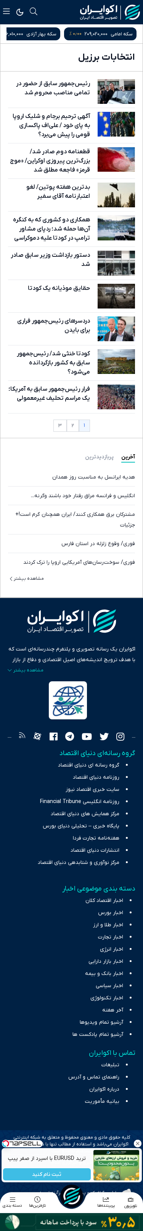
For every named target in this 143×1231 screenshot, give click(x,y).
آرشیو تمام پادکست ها (97, 1034)
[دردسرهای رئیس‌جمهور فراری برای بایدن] (116, 328)
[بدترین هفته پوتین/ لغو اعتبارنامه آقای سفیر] (116, 195)
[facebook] (54, 737)
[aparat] (37, 737)
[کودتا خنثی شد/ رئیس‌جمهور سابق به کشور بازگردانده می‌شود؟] (116, 361)
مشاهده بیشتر (29, 579)
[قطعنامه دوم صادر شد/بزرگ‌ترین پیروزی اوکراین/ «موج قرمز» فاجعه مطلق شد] (116, 159)
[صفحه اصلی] (71, 1196)
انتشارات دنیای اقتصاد (95, 850)
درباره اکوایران (104, 1089)
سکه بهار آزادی (41, 34)
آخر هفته (112, 1010)
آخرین (128, 457)
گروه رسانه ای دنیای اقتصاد (88, 765)
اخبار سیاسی (109, 985)
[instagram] (120, 737)
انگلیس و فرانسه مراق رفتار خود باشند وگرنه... (83, 495)
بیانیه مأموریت (102, 1101)
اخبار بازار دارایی (105, 961)
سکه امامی (122, 34)
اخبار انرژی (111, 949)
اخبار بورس (110, 912)
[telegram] (69, 737)
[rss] (22, 737)
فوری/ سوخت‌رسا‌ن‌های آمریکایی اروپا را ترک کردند (79, 562)
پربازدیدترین (99, 457)
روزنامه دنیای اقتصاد (96, 777)
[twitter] (104, 737)
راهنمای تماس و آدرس (93, 1077)
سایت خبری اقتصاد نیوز (92, 789)
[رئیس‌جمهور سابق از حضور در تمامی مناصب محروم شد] (116, 91)
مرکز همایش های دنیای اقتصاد (85, 813)
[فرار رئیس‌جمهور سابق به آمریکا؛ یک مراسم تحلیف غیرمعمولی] (116, 397)
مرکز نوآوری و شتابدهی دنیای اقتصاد (78, 862)
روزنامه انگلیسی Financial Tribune (79, 801)
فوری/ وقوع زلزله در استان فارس (98, 543)
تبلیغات (110, 1065)
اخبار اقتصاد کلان (104, 900)
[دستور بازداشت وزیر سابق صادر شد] (116, 263)
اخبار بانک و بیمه (104, 973)
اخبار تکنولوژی (106, 998)
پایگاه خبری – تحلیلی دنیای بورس (81, 826)
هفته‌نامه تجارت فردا (96, 838)
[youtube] (87, 737)
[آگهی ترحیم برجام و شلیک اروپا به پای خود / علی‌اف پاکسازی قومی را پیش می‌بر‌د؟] (116, 124)
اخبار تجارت (110, 937)
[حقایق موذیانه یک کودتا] (116, 296)
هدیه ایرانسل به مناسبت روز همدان (93, 477)
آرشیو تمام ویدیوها (101, 1022)
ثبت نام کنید (46, 1174)
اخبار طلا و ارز (108, 925)
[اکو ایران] (110, 12)
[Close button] (137, 1143)
